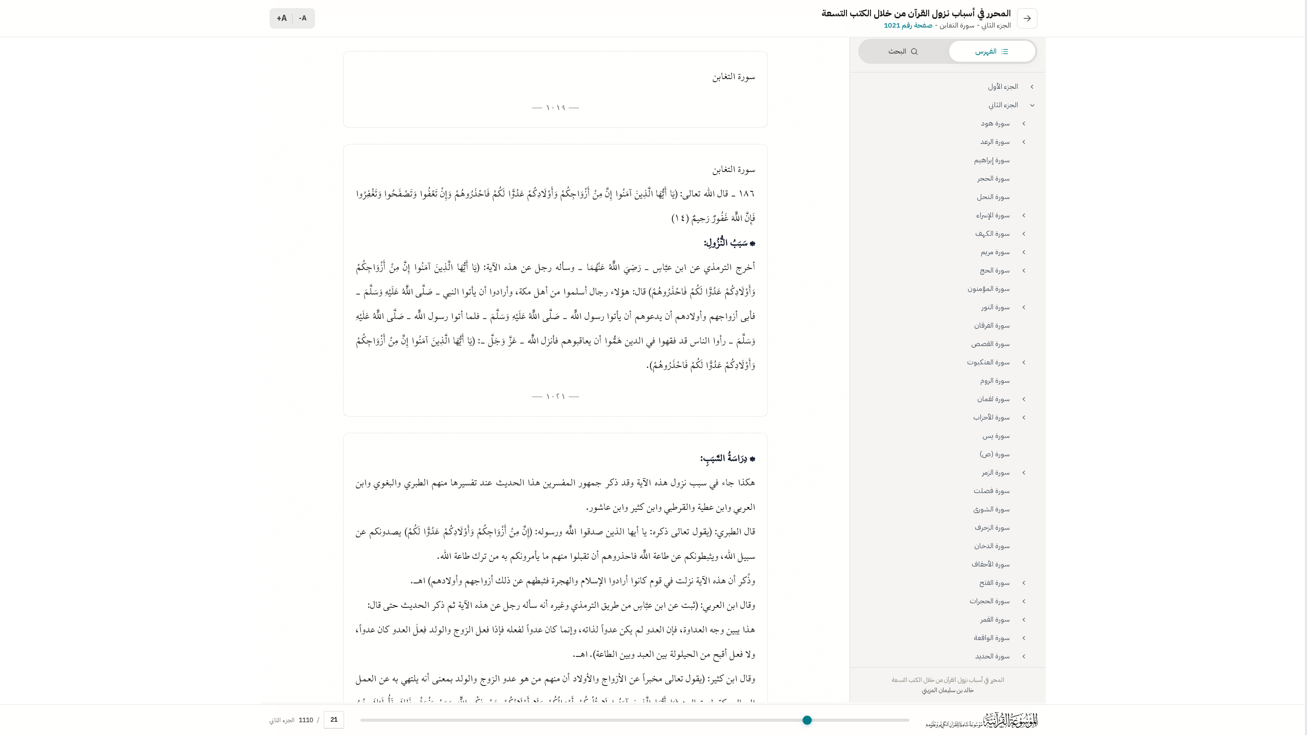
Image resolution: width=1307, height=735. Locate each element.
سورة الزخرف (992, 527)
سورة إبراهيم (992, 160)
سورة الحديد (993, 656)
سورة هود (995, 123)
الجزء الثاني (1003, 105)
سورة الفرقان (992, 325)
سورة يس (996, 435)
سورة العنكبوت (988, 362)
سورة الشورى (991, 509)
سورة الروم (995, 380)
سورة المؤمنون (988, 288)
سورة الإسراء (993, 215)
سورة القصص (990, 343)
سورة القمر (995, 619)
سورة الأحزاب (991, 417)
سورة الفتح (995, 582)
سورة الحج (995, 270)
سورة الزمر (996, 472)
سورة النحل (993, 196)
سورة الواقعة (992, 637)
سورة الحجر (994, 178)
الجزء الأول (1003, 86)
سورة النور (996, 307)
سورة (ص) (995, 454)
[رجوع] (1027, 18)
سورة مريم (995, 252)
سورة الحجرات (990, 601)
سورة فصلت (992, 490)
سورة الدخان (992, 546)
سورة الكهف (992, 233)
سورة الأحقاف (991, 564)
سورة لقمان (993, 399)
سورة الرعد (995, 141)
